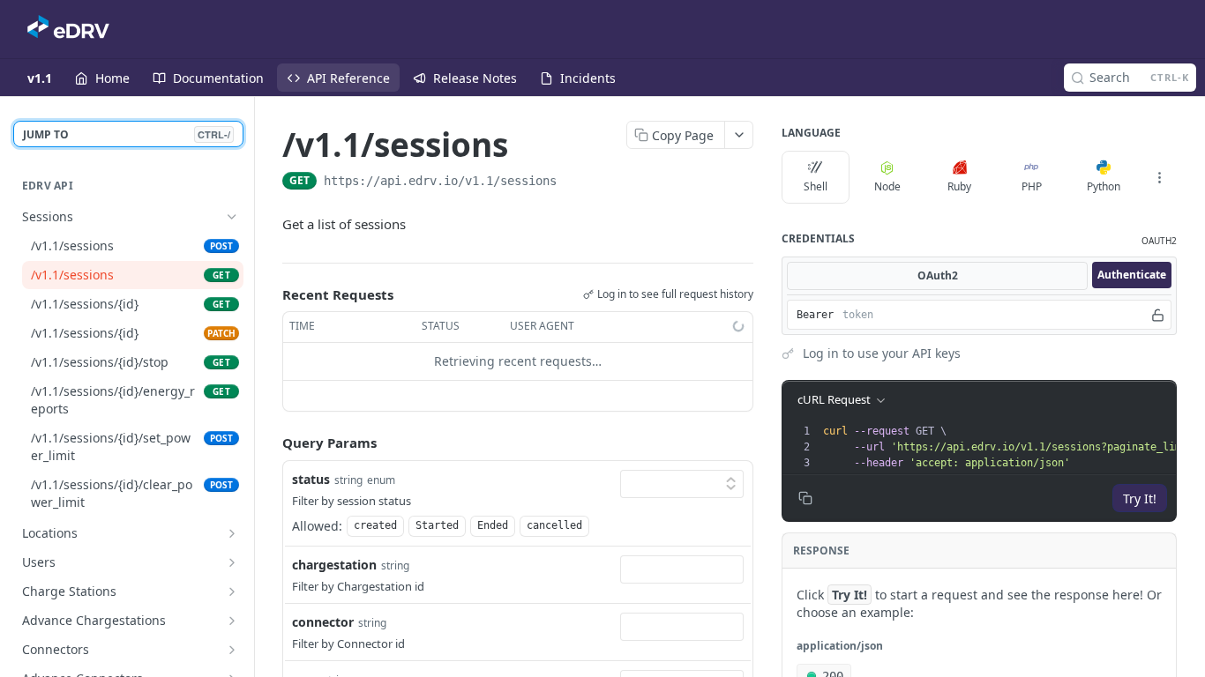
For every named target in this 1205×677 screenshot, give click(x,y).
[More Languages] (1159, 177)
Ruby (959, 186)
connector (323, 622)
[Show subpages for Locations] (232, 533)
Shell (815, 186)
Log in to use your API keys (882, 353)
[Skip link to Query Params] (270, 442)
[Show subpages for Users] (232, 562)
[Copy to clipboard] (574, 182)
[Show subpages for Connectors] (232, 650)
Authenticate (1131, 274)
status (311, 479)
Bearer (815, 315)
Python (1103, 186)
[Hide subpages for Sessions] (232, 217)
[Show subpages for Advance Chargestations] (232, 621)
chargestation (334, 564)
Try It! (1139, 498)
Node (887, 186)
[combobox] (682, 569)
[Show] (1157, 314)
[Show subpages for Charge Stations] (232, 591)
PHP (1032, 186)
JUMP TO (126, 134)
